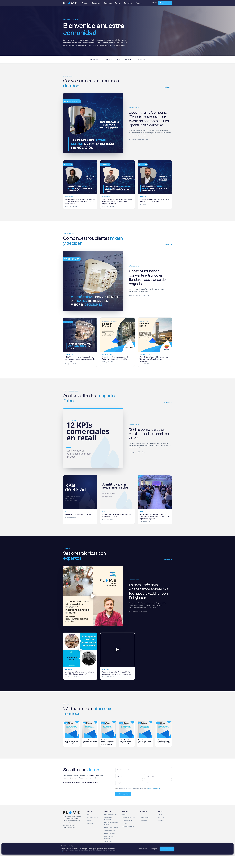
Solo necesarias (143, 849)
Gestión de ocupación (111, 827)
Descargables (140, 59)
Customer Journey (92, 817)
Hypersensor (108, 3)
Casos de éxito (107, 59)
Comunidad (128, 3)
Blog (118, 59)
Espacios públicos (128, 826)
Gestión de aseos (109, 833)
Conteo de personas (110, 814)
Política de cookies (66, 852)
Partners (118, 3)
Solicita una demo (165, 3)
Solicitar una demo (123, 794)
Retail (124, 814)
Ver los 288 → (167, 402)
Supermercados (127, 820)
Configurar (154, 849)
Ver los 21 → (168, 245)
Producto (85, 3)
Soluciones (96, 3)
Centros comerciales (128, 817)
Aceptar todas (167, 849)
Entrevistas (94, 59)
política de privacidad (154, 788)
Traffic (89, 814)
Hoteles (124, 823)
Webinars (128, 59)
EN (156, 3)
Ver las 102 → (168, 87)
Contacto (161, 820)
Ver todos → (168, 559)
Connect (89, 820)
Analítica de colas (109, 830)
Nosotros (139, 3)
